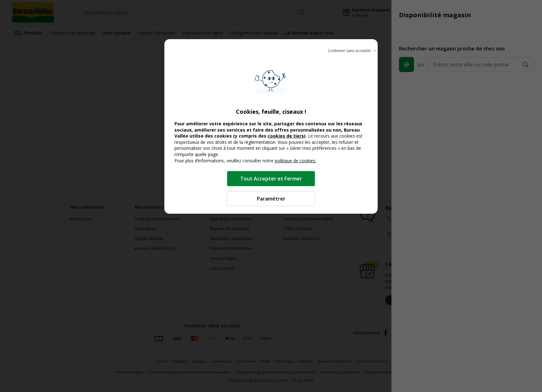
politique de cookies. (295, 161)
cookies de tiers (286, 136)
